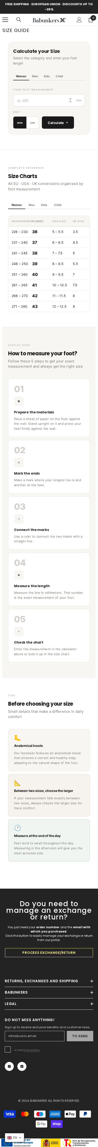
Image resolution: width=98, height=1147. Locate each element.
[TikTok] (21, 1066)
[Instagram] (9, 1066)
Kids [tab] (47, 76)
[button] (14, 1137)
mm (20, 122)
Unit (16, 111)
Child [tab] (59, 76)
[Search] (19, 20)
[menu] (5, 20)
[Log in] (79, 19)
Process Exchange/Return (48, 952)
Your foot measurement (33, 89)
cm (32, 122)
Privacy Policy (31, 1050)
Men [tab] (35, 76)
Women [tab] (21, 76)
